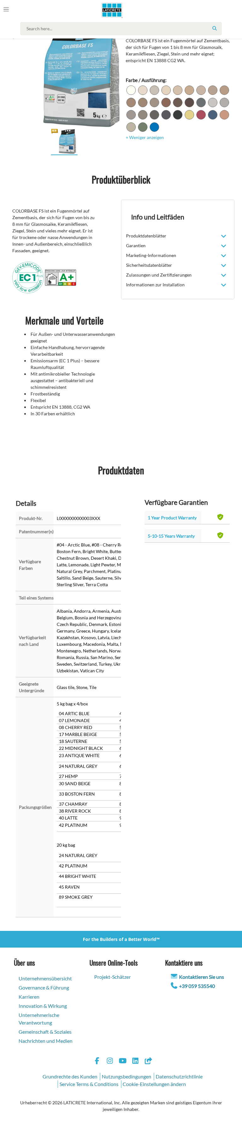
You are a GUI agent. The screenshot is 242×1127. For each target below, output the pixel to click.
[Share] (148, 1061)
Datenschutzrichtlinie (179, 1076)
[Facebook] (97, 1061)
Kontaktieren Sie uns (201, 977)
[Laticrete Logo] (109, 10)
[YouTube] (122, 1061)
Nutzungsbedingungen (126, 1076)
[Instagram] (110, 1061)
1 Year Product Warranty (172, 517)
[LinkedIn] (135, 1061)
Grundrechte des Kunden (70, 1076)
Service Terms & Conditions (89, 1084)
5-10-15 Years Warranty (171, 536)
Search (214, 28)
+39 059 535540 (197, 986)
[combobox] (122, 28)
